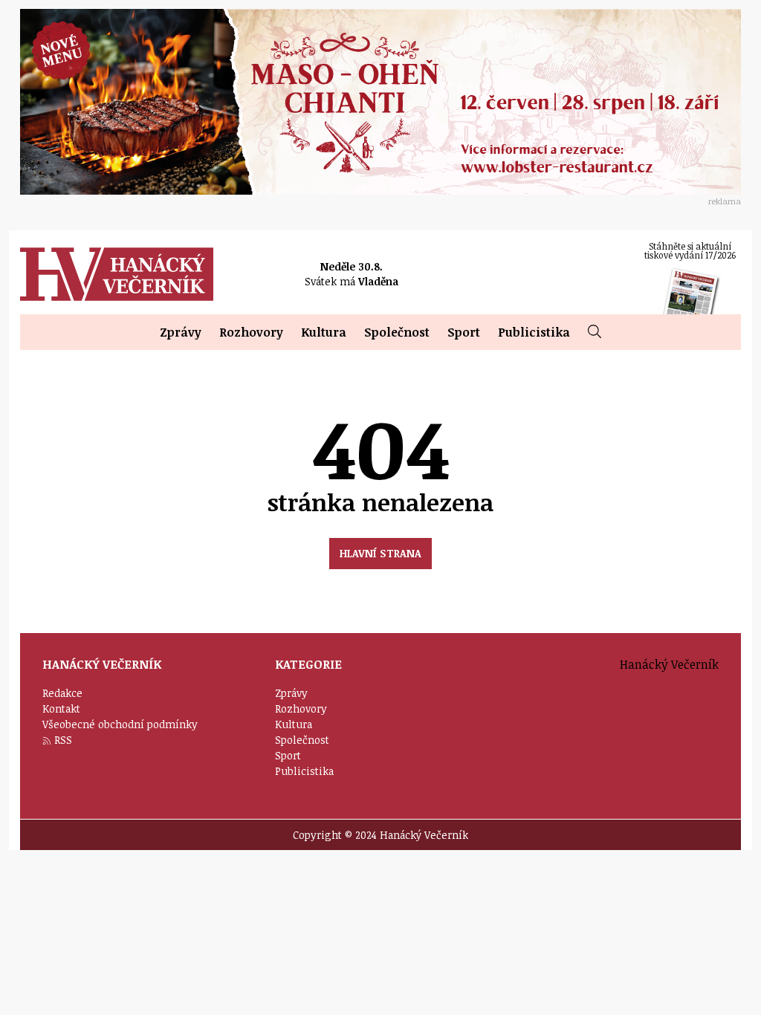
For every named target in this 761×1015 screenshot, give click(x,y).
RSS (63, 740)
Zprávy (180, 332)
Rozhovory (251, 332)
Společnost (397, 332)
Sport (463, 332)
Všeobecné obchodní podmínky (120, 724)
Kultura (323, 332)
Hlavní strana (380, 553)
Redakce (62, 693)
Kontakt (61, 708)
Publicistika (534, 332)
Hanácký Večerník (116, 274)
